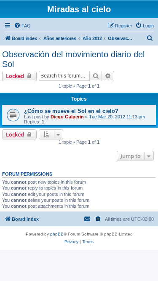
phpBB (57, 234)
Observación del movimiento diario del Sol (73, 59)
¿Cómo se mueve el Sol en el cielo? (71, 111)
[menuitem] (22, 26)
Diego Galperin (67, 116)
